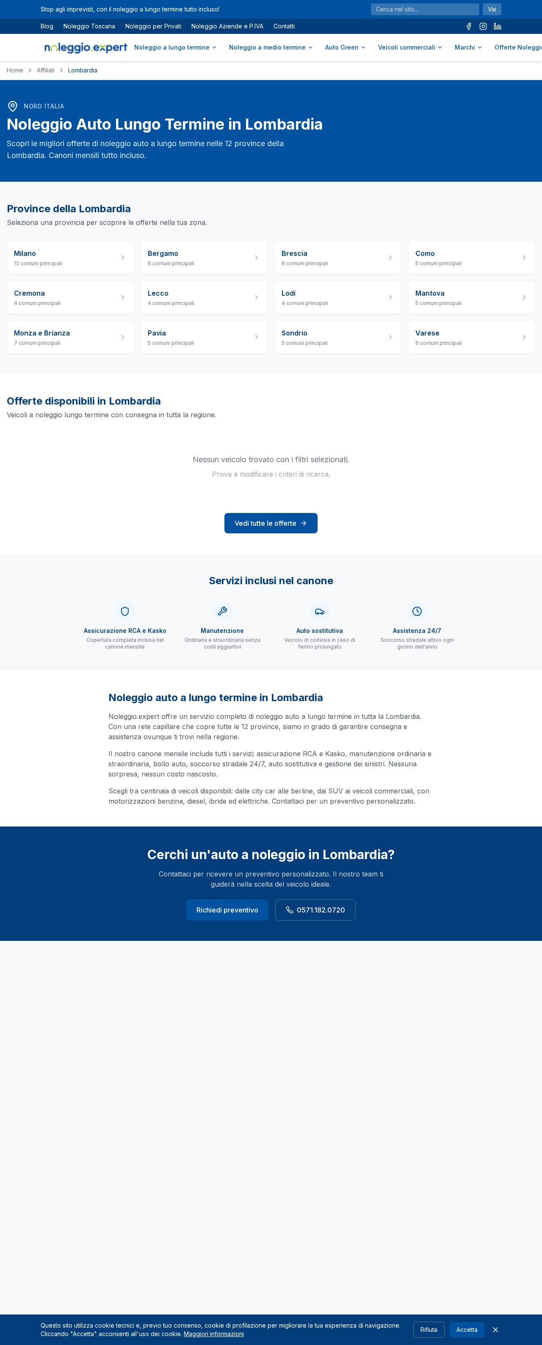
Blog (47, 26)
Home (15, 70)
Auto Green (342, 47)
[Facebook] (469, 26)
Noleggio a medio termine (267, 47)
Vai (492, 9)
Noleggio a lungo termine (172, 47)
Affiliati (46, 70)
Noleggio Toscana (89, 26)
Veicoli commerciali (406, 47)
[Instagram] (483, 26)
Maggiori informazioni (214, 1333)
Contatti (284, 26)
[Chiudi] (495, 1330)
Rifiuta (428, 1329)
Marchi (465, 47)
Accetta (467, 1329)
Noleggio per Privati (153, 26)
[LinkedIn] (497, 26)
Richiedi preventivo (227, 910)
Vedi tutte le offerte (265, 523)
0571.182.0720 (321, 910)
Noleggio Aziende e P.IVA (227, 26)
